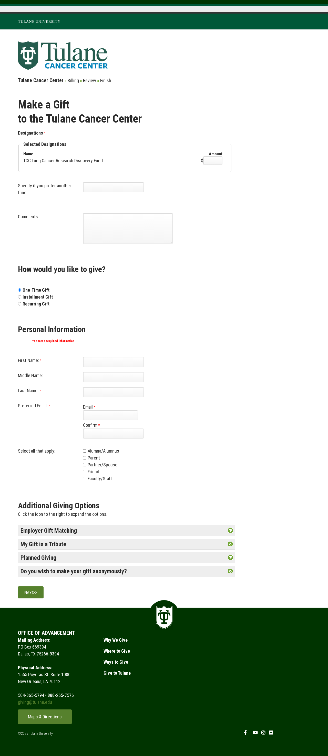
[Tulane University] (39, 21)
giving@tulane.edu (35, 702)
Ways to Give (116, 662)
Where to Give (117, 651)
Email (88, 407)
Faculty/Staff (100, 478)
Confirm (90, 425)
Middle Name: (30, 375)
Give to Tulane (117, 673)
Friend (93, 471)
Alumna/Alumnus (103, 451)
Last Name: (28, 390)
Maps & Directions (45, 716)
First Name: (29, 360)
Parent (94, 458)
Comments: (28, 216)
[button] (230, 530)
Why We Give (116, 640)
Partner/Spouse (102, 464)
